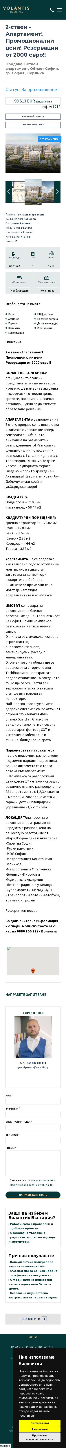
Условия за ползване (41, 1180)
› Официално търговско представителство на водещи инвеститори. (31, 1237)
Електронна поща (18, 1121)
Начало (15, 1346)
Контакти (44, 1346)
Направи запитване (33, 124)
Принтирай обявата (33, 116)
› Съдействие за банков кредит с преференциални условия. (32, 1273)
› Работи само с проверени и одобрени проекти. (30, 1226)
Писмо (10, 1148)
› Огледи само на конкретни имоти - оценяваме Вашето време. (30, 1284)
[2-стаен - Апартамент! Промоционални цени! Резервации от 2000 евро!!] (33, 153)
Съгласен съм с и (32, 1183)
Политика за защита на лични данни (31, 1185)
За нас (29, 1346)
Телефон (12, 1135)
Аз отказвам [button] (40, 1429)
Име (8, 1095)
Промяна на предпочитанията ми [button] (39, 1437)
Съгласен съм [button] (40, 1423)
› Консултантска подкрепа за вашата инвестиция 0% (30, 1264)
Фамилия (12, 1108)
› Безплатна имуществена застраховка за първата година (33, 1295)
